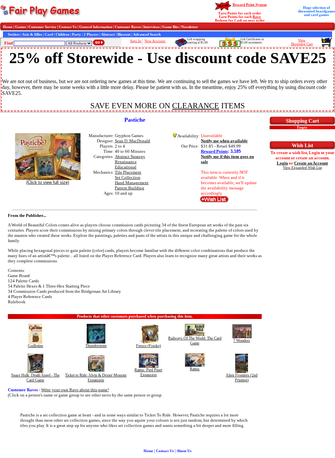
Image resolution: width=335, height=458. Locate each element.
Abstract (108, 34)
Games (20, 27)
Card (49, 34)
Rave (257, 17)
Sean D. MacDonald (132, 140)
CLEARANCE (195, 105)
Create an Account (311, 163)
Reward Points (214, 151)
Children (62, 34)
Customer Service (42, 27)
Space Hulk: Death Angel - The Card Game (35, 377)
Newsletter (189, 27)
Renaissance (126, 161)
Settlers (14, 34)
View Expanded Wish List (302, 167)
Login (282, 163)
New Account (155, 41)
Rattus (195, 369)
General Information (95, 27)
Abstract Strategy (130, 156)
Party (76, 34)
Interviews (151, 27)
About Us (184, 451)
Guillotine (35, 346)
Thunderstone (96, 346)
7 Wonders (241, 340)
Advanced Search (147, 34)
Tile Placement (128, 172)
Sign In (135, 41)
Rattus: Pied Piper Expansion (148, 372)
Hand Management (132, 182)
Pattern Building (129, 187)
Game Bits (170, 27)
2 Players (91, 34)
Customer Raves (128, 27)
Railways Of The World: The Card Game (194, 340)
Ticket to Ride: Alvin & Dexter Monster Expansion (96, 377)
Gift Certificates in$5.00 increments (252, 41)
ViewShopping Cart (302, 42)
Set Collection (127, 177)
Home (7, 27)
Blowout (124, 34)
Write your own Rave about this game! (75, 389)
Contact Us (68, 27)
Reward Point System (250, 5)
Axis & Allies (32, 34)
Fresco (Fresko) (148, 346)
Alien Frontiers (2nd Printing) (241, 377)
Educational (125, 167)
